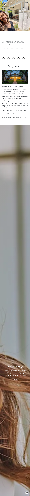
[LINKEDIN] (18, 57)
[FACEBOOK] (3, 57)
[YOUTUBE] (23, 57)
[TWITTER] (13, 57)
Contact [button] (15, 379)
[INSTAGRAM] (8, 57)
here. (24, 117)
